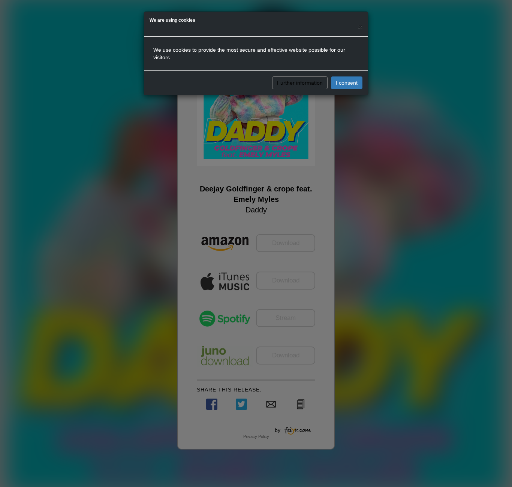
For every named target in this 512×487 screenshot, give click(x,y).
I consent (347, 83)
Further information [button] (300, 83)
